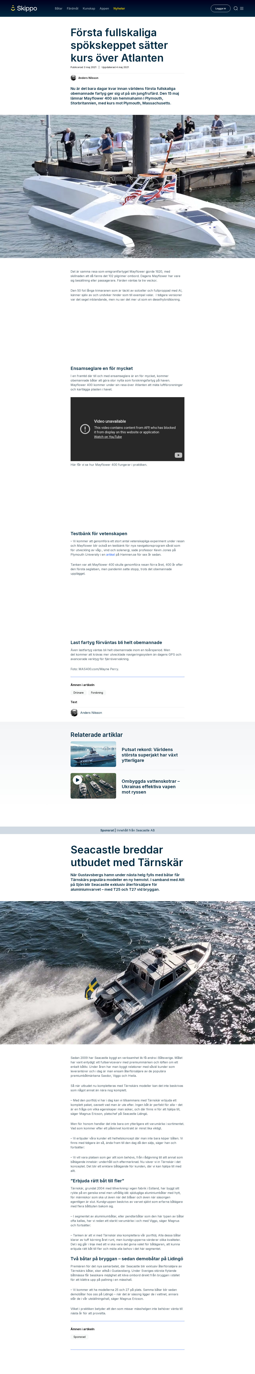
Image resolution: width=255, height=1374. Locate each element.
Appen (104, 8)
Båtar (58, 8)
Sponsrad (79, 1336)
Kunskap (89, 8)
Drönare (79, 692)
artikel (110, 554)
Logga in (220, 8)
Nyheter (119, 8)
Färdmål (72, 8)
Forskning (97, 692)
